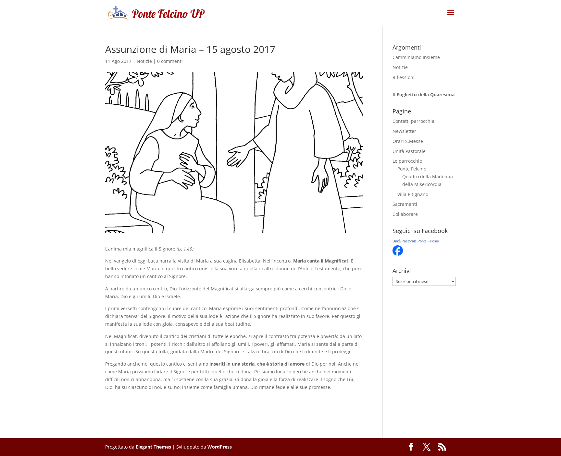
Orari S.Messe (408, 141)
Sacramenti (405, 204)
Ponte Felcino (411, 169)
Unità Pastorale (409, 151)
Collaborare (405, 214)
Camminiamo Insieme (416, 57)
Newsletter (404, 131)
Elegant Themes (153, 447)
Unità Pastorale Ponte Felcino (416, 241)
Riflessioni (404, 77)
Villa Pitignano (412, 194)
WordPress (219, 447)
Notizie (144, 61)
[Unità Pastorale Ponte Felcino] (398, 254)
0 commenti (170, 61)
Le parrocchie (407, 161)
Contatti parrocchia (413, 121)
